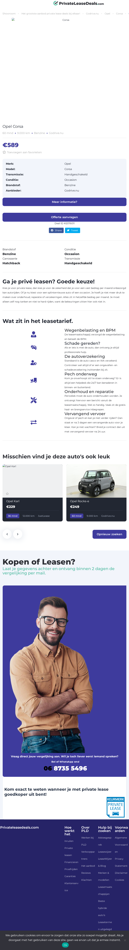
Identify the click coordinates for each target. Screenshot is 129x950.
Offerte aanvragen (64, 217)
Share (58, 230)
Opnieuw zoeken (109, 534)
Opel (107, 13)
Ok (65, 945)
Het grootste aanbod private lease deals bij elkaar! (51, 13)
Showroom (9, 13)
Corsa (119, 13)
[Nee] (124, 940)
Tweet (74, 230)
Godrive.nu (92, 13)
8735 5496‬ (65, 768)
